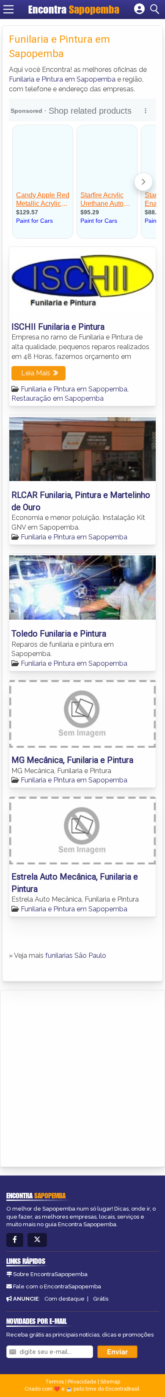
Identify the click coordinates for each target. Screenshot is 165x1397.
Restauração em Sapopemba (57, 398)
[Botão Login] (139, 9)
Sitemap (110, 1382)
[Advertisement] (82, 1077)
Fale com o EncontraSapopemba (57, 1286)
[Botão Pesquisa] (156, 9)
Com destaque (64, 1299)
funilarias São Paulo (75, 955)
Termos (54, 1382)
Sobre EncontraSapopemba (50, 1274)
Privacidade (82, 1382)
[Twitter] (37, 1240)
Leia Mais (35, 373)
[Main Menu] (8, 9)
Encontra (73, 9)
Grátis (100, 1299)
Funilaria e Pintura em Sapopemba (62, 79)
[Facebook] (14, 1240)
